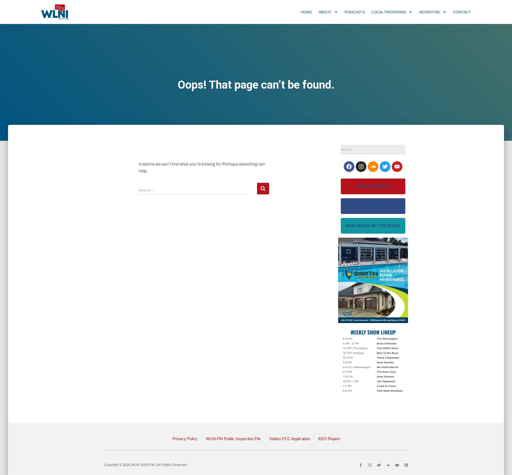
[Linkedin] (406, 465)
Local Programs (388, 12)
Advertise (429, 12)
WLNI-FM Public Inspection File (233, 438)
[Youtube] (397, 166)
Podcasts (355, 12)
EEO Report (329, 438)
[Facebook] (349, 166)
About (325, 12)
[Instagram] (361, 166)
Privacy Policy (185, 438)
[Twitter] (385, 166)
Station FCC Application (289, 438)
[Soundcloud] (373, 166)
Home (306, 12)
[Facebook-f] (361, 465)
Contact (462, 12)
